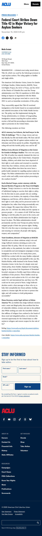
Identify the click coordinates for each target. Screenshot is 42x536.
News (4, 485)
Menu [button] (26, 4)
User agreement (6, 511)
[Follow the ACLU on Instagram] (14, 419)
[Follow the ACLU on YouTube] (9, 419)
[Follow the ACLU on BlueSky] (30, 419)
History (4, 450)
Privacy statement (19, 511)
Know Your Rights (8, 480)
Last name (22, 368)
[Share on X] (7, 38)
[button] (11, 38)
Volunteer (24, 450)
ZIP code (5, 385)
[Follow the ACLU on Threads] (25, 419)
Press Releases (9, 15)
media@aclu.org (6, 52)
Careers (5, 438)
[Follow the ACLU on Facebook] (4, 419)
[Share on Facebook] (3, 38)
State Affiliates (7, 455)
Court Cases (6, 472)
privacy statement (24, 396)
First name (6, 368)
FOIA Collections (8, 476)
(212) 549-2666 (6, 54)
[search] (37, 522)
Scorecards (6, 493)
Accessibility (19, 514)
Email (4, 377)
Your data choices (7, 514)
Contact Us (6, 442)
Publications (6, 489)
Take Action (25, 446)
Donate (36, 4)
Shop (22, 442)
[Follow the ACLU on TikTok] (20, 419)
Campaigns (6, 468)
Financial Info (7, 446)
